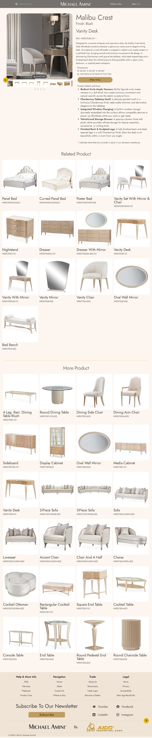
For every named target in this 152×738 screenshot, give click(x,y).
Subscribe (46, 715)
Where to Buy (95, 79)
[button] (136, 4)
